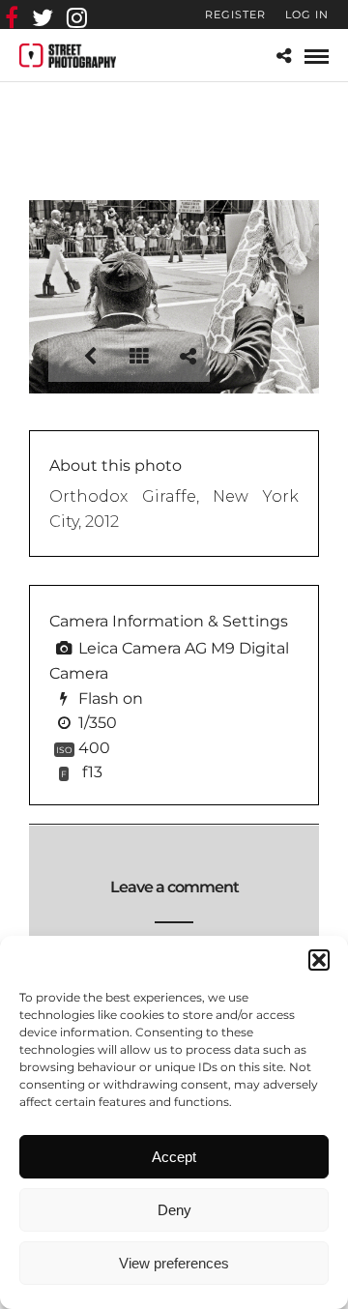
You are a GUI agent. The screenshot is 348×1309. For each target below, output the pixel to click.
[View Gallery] (139, 356)
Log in (307, 14)
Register (235, 14)
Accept (174, 1157)
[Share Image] (187, 356)
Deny (174, 1210)
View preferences (174, 1263)
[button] (319, 960)
